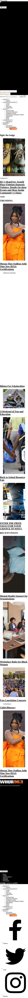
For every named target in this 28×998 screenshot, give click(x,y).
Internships (5, 879)
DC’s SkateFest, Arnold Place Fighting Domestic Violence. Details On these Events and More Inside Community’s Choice (13, 187)
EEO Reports (9, 125)
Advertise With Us (7, 876)
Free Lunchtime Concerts (13, 700)
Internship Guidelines (11, 127)
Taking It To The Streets (11, 112)
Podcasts (8, 100)
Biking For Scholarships (12, 386)
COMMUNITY (7, 120)
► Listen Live (13, 128)
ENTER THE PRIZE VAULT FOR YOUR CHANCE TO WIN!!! (11, 526)
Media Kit (5, 878)
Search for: (2, 96)
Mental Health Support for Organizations (14, 597)
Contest (8, 103)
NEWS (4, 109)
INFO (4, 124)
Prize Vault (8, 106)
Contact (5, 875)
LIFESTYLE (9, 121)
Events (7, 105)
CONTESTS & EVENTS (9, 102)
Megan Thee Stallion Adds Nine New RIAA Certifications (13, 266)
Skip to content (3, 0)
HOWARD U (6, 122)
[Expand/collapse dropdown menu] (8, 99)
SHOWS (5, 99)
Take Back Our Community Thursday (15, 114)
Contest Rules (9, 107)
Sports (7, 118)
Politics (7, 117)
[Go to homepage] (11, 783)
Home (4, 874)
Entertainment (9, 116)
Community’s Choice (11, 113)
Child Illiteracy (8, 707)
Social (3, 7)
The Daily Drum (10, 110)
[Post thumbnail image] (14, 175)
